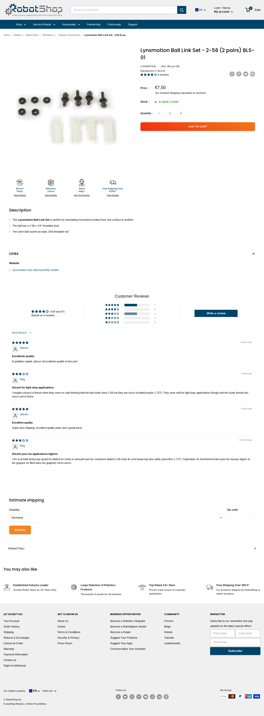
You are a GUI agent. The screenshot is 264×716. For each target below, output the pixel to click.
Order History (12, 626)
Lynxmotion (148, 66)
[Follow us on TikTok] (152, 696)
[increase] (181, 113)
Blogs (167, 626)
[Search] (181, 10)
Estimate (20, 529)
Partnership (93, 24)
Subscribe (235, 650)
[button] (149, 74)
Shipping (9, 632)
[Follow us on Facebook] (118, 696)
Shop (19, 24)
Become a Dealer (120, 632)
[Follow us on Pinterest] (138, 696)
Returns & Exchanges (16, 637)
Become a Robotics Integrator (127, 620)
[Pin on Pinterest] (238, 73)
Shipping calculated (181, 92)
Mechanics (48, 35)
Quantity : (146, 113)
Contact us (10, 659)
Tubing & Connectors (69, 35)
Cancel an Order (13, 643)
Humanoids (69, 24)
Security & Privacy (68, 637)
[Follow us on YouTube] (145, 696)
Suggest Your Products (123, 637)
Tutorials (169, 637)
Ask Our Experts (82, 195)
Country (14, 509)
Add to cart (197, 126)
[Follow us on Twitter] (125, 696)
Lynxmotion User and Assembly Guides (35, 269)
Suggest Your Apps (121, 643)
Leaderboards (172, 643)
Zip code (232, 509)
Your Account (11, 620)
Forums (168, 620)
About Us (62, 620)
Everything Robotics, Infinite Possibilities (25, 704)
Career (61, 626)
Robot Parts (32, 35)
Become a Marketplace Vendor (128, 626)
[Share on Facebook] (232, 73)
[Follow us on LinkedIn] (159, 696)
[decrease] (159, 113)
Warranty (9, 648)
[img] (20, 342)
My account (222, 11)
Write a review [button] (216, 313)
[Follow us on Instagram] (132, 696)
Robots (17, 35)
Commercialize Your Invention (127, 648)
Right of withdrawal (15, 665)
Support (132, 24)
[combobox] (124, 10)
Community (114, 24)
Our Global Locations (15, 691)
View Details (20, 195)
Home (7, 35)
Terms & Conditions (68, 632)
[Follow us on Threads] (166, 696)
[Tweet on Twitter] (245, 73)
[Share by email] (252, 73)
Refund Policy (16, 548)
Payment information (16, 654)
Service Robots (42, 24)
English (48, 691)
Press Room (64, 643)
